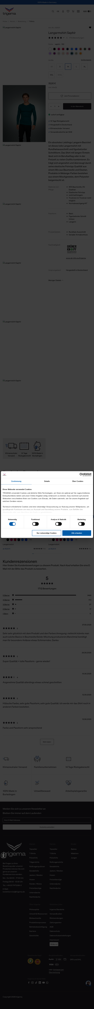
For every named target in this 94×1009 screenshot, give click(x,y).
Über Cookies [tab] (77, 481)
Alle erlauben (76, 533)
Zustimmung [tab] (16, 481)
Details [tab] (47, 481)
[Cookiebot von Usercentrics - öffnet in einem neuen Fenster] (81, 474)
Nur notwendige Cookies (47, 533)
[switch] (35, 524)
